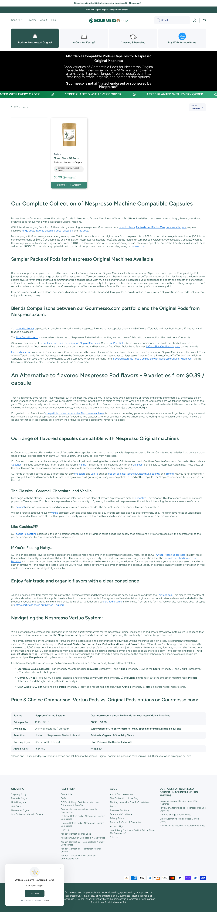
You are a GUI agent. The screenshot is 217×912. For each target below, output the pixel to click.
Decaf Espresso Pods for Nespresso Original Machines (70, 343)
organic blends (127, 227)
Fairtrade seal (164, 594)
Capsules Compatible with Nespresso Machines (178, 802)
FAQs (63, 798)
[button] (204, 20)
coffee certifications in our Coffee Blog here (39, 604)
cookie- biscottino (26, 533)
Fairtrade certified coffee (150, 227)
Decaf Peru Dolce (115, 343)
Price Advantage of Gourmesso (175, 814)
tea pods (83, 230)
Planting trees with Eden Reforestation (129, 802)
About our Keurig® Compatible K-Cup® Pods (83, 837)
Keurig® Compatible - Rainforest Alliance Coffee (81, 850)
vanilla (94, 473)
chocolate (79, 473)
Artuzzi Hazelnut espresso (170, 554)
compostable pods (176, 227)
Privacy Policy (117, 818)
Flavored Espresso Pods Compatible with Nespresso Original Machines (152, 358)
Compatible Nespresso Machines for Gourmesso (79, 810)
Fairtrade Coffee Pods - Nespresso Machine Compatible (83, 817)
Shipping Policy (18, 794)
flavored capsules (45, 230)
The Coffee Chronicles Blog (124, 798)
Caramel (137, 464)
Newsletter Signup (20, 810)
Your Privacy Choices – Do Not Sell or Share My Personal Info (132, 832)
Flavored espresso (21, 352)
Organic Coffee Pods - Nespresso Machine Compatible (82, 824)
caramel (121, 473)
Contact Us (66, 794)
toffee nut (132, 473)
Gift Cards (16, 806)
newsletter (138, 246)
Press (113, 806)
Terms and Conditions (121, 814)
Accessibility (116, 826)
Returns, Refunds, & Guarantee (125, 822)
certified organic (112, 601)
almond (170, 473)
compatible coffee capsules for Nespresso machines (74, 413)
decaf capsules (64, 230)
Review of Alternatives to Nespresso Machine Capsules (183, 809)
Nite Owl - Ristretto (27, 337)
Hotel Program (18, 802)
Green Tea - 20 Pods (66, 158)
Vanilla (82, 464)
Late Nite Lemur (25, 328)
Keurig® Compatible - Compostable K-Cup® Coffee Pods (83, 843)
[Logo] (108, 20)
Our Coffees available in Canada (27, 814)
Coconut (16, 464)
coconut (155, 473)
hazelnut (144, 473)
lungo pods (28, 230)
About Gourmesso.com (121, 794)
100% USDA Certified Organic (163, 346)
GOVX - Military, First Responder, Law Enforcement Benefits (80, 803)
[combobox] (172, 20)
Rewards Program (20, 798)
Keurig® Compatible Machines (76, 834)
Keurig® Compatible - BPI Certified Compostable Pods (78, 857)
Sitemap (114, 837)
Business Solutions (119, 810)
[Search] (157, 20)
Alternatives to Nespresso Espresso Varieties (182, 825)
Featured (195, 108)
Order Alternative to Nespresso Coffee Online (179, 820)
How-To (65, 830)
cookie (112, 473)
